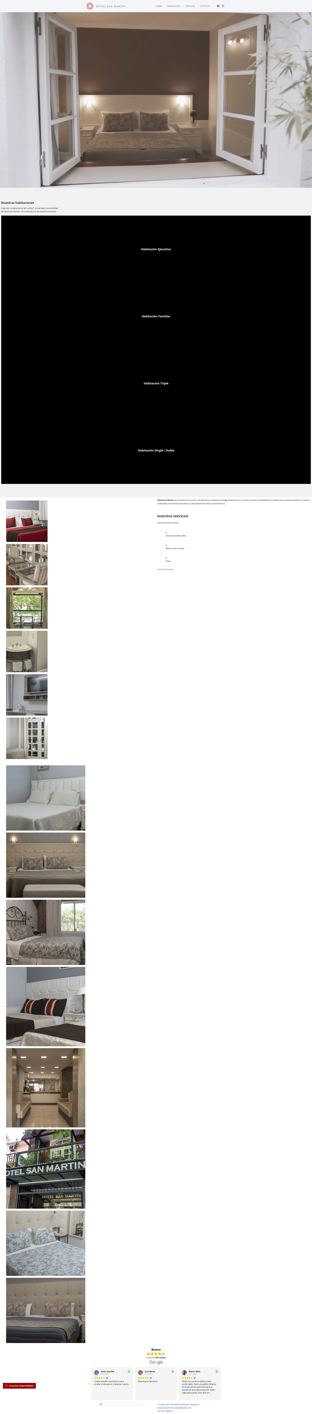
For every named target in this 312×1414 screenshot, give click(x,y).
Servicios (190, 6)
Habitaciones (174, 6)
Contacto (205, 6)
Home (159, 6)
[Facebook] (218, 6)
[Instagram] (223, 6)
